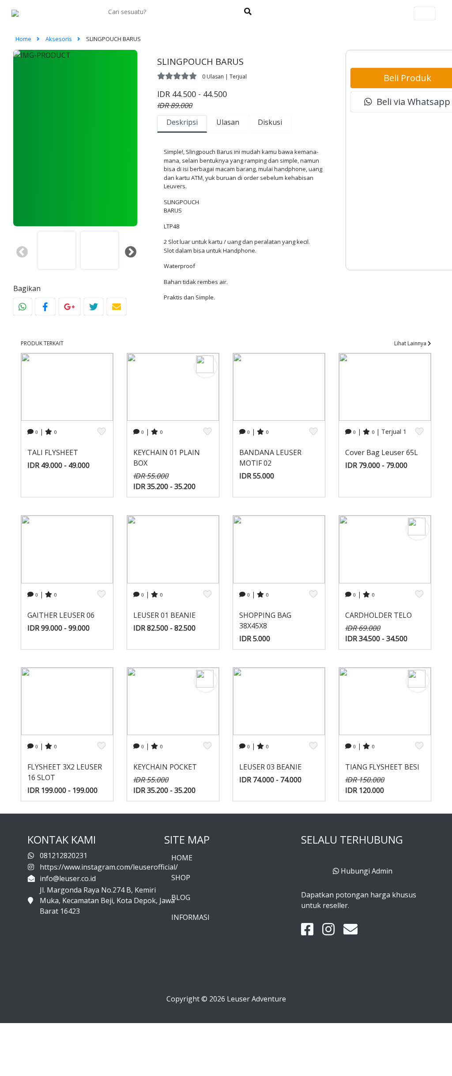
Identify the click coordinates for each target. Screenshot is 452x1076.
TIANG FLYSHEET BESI (382, 767)
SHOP (180, 877)
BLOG (180, 897)
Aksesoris (59, 39)
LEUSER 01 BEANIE (164, 615)
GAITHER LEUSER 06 (60, 615)
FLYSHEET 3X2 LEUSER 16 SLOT (64, 772)
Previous (19, 250)
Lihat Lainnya (411, 343)
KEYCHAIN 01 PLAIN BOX (166, 458)
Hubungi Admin (365, 871)
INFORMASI (190, 917)
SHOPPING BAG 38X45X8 (265, 620)
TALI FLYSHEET (52, 452)
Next (128, 250)
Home (24, 39)
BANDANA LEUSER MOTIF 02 (270, 458)
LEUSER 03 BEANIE (270, 767)
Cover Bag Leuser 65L (381, 452)
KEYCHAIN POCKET (165, 767)
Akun (425, 13)
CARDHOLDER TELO (378, 615)
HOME (181, 858)
